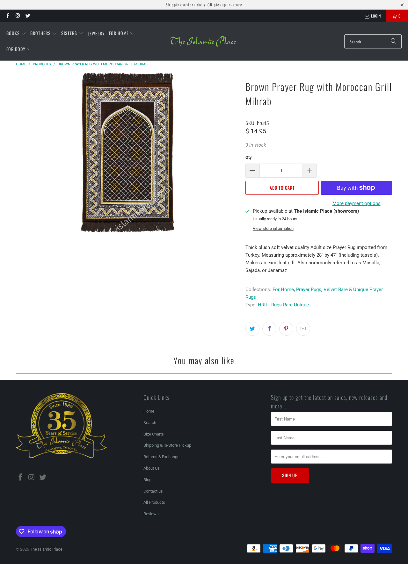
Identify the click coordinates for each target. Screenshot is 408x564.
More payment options (356, 203)
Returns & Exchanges (162, 456)
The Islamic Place (46, 549)
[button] (16, 33)
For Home (283, 289)
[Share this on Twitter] (252, 329)
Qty (248, 157)
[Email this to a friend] (303, 329)
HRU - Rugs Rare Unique (283, 305)
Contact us (153, 491)
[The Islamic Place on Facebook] (7, 15)
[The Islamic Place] (203, 41)
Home (148, 411)
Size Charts (153, 434)
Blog (147, 479)
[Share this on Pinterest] (286, 329)
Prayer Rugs (308, 289)
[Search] (394, 41)
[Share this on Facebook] (269, 329)
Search (149, 422)
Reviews (151, 513)
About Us (151, 468)
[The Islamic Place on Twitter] (27, 15)
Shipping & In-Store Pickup (167, 445)
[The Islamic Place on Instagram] (17, 15)
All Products (154, 502)
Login (376, 15)
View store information (273, 228)
